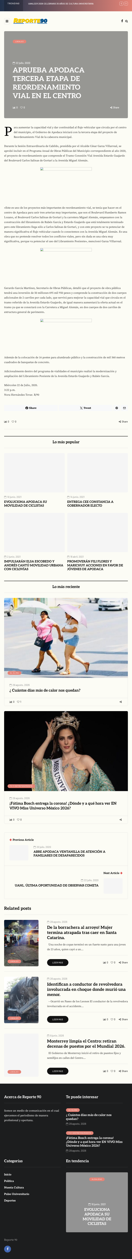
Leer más (57, 962)
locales (19, 41)
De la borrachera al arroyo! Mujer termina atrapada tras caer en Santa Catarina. (82, 932)
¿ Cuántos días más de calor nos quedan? (44, 690)
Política (9, 1181)
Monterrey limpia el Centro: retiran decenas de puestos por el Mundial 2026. (86, 1044)
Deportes (10, 1200)
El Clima (14, 673)
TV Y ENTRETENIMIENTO (21, 786)
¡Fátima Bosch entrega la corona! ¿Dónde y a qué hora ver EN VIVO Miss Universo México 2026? (63, 805)
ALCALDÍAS (97, 1179)
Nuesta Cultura (14, 1187)
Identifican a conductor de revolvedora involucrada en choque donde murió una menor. (86, 989)
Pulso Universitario (16, 1194)
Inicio (7, 1174)
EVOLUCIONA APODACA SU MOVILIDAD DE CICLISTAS (53, 3)
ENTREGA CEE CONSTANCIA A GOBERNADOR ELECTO (90, 504)
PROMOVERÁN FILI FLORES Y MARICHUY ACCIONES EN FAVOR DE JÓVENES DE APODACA (95, 565)
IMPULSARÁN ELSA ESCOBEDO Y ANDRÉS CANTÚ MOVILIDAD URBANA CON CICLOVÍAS (33, 565)
